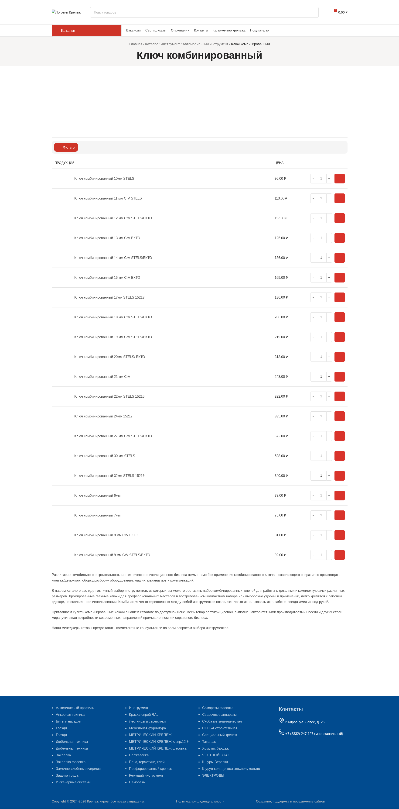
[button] (339, 178)
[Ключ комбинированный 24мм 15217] (61, 416)
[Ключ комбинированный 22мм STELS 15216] (61, 396)
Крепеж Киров (98, 801)
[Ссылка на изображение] (306, 756)
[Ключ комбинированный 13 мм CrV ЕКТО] (61, 238)
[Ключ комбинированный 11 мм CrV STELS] (61, 198)
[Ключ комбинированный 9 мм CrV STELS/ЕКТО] (61, 555)
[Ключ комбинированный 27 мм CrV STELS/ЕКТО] (61, 436)
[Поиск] (313, 12)
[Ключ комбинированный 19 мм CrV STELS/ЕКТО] (61, 337)
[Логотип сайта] (66, 12)
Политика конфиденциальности (200, 801)
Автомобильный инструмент (205, 44)
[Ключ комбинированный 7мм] (61, 515)
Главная (135, 44)
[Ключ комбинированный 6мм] (61, 496)
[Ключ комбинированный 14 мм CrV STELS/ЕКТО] (61, 258)
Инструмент (170, 44)
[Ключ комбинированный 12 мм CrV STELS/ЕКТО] (61, 218)
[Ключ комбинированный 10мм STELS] (61, 179)
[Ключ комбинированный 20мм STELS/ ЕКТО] (61, 357)
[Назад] (131, 55)
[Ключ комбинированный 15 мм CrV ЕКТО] (61, 278)
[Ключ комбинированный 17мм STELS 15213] (61, 297)
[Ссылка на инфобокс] (302, 801)
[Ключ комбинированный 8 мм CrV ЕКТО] (61, 535)
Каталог (151, 44)
